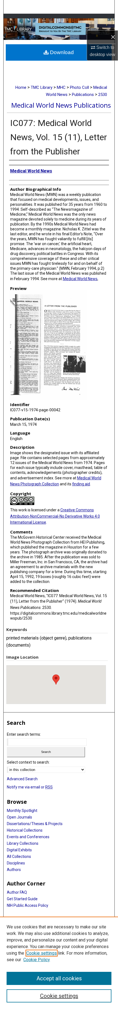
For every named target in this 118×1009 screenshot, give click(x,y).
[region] (59, 963)
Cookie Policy (36, 959)
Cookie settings (41, 953)
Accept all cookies (59, 978)
